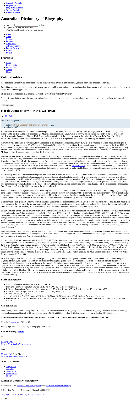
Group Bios (11, 43)
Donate (9, 53)
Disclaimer (15, 394)
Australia (27, 344)
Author (9, 69)
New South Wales (15, 344)
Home (8, 34)
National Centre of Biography (29, 386)
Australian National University (58, 386)
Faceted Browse (12, 48)
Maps (8, 72)
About (8, 37)
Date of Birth (11, 65)
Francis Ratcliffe (78, 166)
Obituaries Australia (14, 3)
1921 (11, 342)
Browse (9, 50)
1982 (10, 354)
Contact (9, 39)
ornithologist (11, 371)
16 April (4, 342)
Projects (9, 41)
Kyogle (4, 344)
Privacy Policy (27, 394)
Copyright (5, 394)
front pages (13, 322)
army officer (11, 366)
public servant (11, 373)
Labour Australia (13, 12)
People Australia (12, 5)
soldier (9, 376)
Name (8, 63)
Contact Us (39, 394)
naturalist (9, 369)
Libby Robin (9, 116)
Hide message (7, 105)
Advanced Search (13, 46)
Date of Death (12, 67)
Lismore (4, 356)
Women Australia (13, 10)
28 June (4, 354)
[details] (21, 331)
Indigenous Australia (14, 8)
